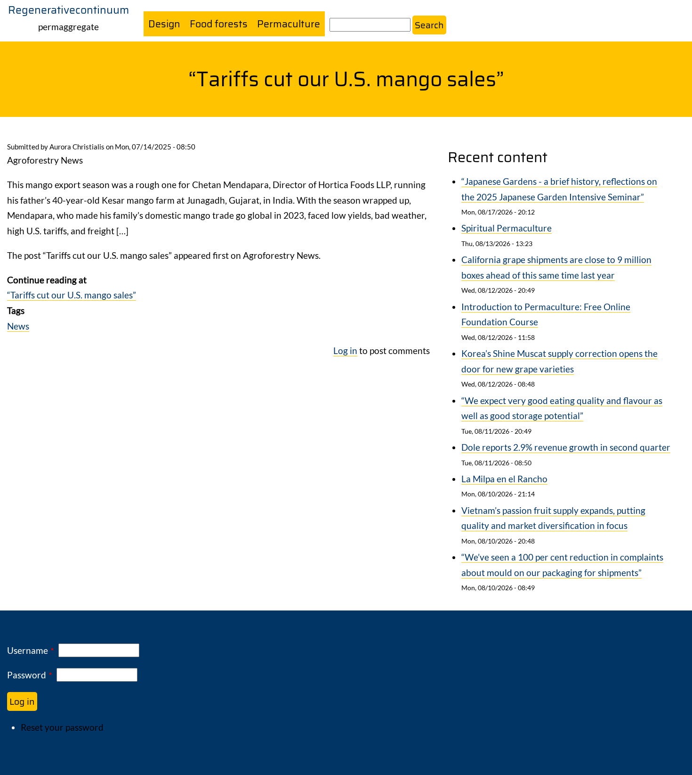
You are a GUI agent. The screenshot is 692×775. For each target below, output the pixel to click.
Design (164, 24)
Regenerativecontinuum (68, 9)
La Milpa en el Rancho (504, 478)
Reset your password (62, 727)
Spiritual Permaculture (506, 228)
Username (27, 650)
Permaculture (288, 24)
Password (26, 674)
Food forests (219, 24)
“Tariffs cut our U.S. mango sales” (71, 294)
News (18, 326)
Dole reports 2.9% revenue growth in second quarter (565, 447)
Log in (345, 350)
